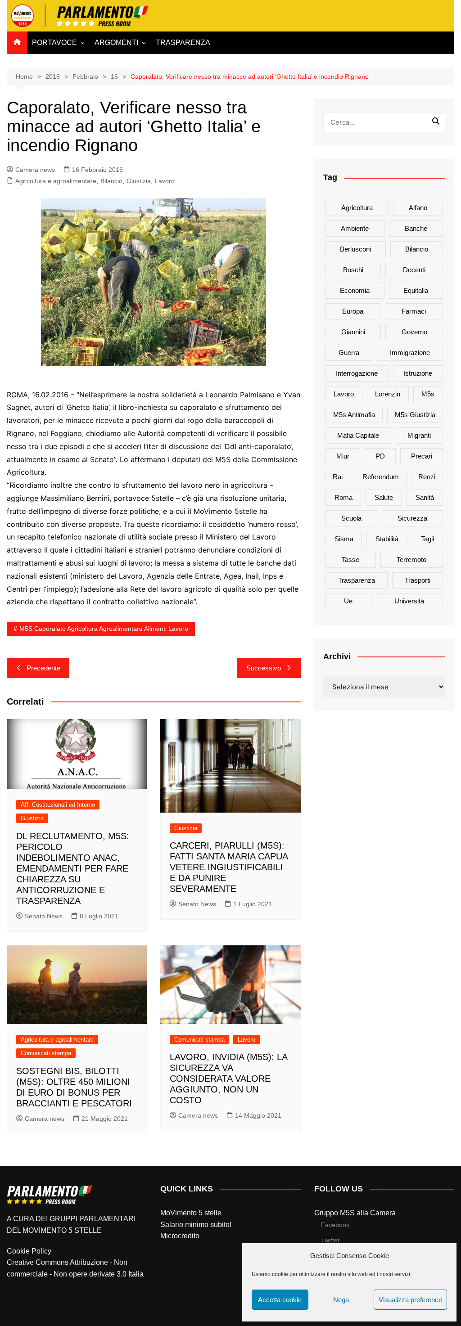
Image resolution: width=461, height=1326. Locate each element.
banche (416, 228)
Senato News (44, 916)
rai (338, 477)
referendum (380, 477)
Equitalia (415, 290)
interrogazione (357, 373)
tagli (427, 539)
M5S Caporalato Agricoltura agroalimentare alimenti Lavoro (103, 628)
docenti (414, 270)
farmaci (414, 311)
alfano (418, 207)
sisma (343, 539)
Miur (342, 456)
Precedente (43, 668)
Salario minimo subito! (195, 1224)
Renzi (426, 477)
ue (348, 601)
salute (384, 497)
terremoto (411, 559)
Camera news (35, 169)
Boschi (353, 270)
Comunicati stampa (46, 1053)
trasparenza (356, 580)
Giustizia (139, 180)
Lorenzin (387, 394)
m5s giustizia (415, 414)
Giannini (353, 332)
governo (414, 332)
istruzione (417, 373)
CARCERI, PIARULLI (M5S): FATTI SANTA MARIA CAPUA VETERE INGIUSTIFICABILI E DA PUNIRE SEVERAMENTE (229, 867)
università (409, 601)
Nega (341, 1300)
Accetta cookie (280, 1300)
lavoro (344, 394)
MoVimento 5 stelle (190, 1213)
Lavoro (165, 180)
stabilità (386, 539)
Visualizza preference (410, 1300)
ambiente (355, 228)
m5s (427, 394)
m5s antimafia (354, 414)
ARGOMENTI (116, 42)
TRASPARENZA (183, 42)
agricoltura (357, 207)
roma (343, 497)
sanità (425, 497)
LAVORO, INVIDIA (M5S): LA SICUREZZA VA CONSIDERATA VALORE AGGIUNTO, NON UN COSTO (228, 1078)
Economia (355, 290)
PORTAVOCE (54, 42)
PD (380, 456)
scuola (351, 518)
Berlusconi (355, 249)
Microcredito (179, 1236)
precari (421, 456)
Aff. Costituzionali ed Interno (58, 804)
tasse (350, 559)
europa (352, 311)
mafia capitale (358, 435)
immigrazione (410, 352)
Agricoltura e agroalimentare (55, 180)
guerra (349, 352)
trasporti (417, 580)
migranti (419, 435)
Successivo (263, 668)
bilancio (416, 249)
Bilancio (111, 180)
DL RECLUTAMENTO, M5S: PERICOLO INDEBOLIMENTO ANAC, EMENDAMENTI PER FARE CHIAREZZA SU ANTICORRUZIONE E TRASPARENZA (72, 868)
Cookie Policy (29, 1251)
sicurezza (412, 518)
